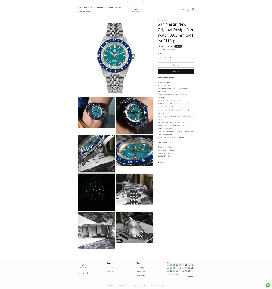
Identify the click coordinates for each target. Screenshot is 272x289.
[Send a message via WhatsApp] (268, 285)
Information (140, 271)
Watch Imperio (116, 286)
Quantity (160, 53)
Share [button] (162, 163)
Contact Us (111, 268)
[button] (88, 7)
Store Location (141, 275)
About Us (110, 271)
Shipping (160, 49)
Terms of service (148, 286)
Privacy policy (138, 286)
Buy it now (176, 71)
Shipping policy (159, 286)
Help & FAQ (140, 268)
